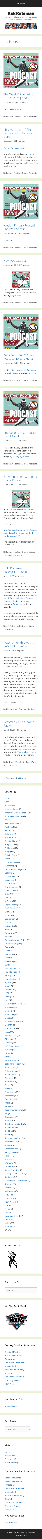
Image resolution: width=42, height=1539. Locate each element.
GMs (7, 957)
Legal (7, 996)
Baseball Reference (13, 1355)
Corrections (10, 883)
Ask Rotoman (21, 13)
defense (8, 901)
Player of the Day (12, 1074)
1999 (7, 802)
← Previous (9, 778)
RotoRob (8, 1373)
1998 (7, 798)
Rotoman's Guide (13, 1141)
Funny (7, 950)
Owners (8, 1042)
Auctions (9, 827)
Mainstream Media (13, 1003)
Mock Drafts (10, 1028)
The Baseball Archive (14, 1376)
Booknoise (18, 604)
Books (7, 858)
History (8, 975)
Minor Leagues (11, 1014)
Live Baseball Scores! (14, 1362)
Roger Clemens (11, 1127)
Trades (8, 1205)
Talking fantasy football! (15, 148)
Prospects (9, 1095)
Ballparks (9, 834)
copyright (9, 880)
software (9, 1166)
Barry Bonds (10, 837)
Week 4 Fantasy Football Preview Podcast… (19, 227)
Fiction (8, 947)
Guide (31, 552)
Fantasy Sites (11, 943)
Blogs (7, 851)
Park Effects (10, 1053)
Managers (9, 1007)
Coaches (8, 872)
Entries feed (10, 1455)
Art (6, 819)
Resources (9, 1117)
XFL (6, 1230)
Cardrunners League (14, 869)
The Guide (17, 555)
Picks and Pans (11, 1071)
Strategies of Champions (16, 1180)
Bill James (9, 848)
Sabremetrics (11, 1148)
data (7, 894)
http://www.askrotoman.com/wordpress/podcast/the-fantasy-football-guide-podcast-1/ (21, 533)
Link (7, 1000)
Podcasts (33, 116)
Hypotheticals (11, 979)
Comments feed (12, 1459)
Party (7, 1056)
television (9, 1194)
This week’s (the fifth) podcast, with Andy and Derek (18, 133)
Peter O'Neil (10, 1067)
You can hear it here (27, 752)
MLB (7, 1018)
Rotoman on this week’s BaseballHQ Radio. (19, 644)
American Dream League (16, 812)
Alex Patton (10, 805)
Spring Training (12, 1170)
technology (10, 1191)
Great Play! (10, 961)
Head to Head (11, 971)
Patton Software (12, 1060)
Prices (7, 1088)
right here (16, 295)
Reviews (8, 1120)
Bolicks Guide (11, 855)
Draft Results (11, 908)
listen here (16, 109)
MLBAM (8, 1025)
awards (8, 830)
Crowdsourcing (12, 887)
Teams (8, 1187)
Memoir (8, 1010)
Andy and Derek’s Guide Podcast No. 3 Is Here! (19, 356)
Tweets (8, 1212)
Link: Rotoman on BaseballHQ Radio (15, 570)
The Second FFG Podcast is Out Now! (20, 434)
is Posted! (8, 240)
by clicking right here (19, 456)
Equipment (10, 918)
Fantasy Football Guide (17, 116)
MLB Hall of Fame (13, 1021)
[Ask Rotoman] (21, 26)
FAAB (7, 929)
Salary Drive (10, 1152)
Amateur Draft (11, 809)
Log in (7, 1452)
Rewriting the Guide (14, 1124)
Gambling (9, 954)
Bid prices (9, 844)
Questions (9, 1099)
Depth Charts (11, 904)
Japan (7, 986)
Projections (10, 1092)
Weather (8, 1226)
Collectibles (10, 876)
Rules (7, 1145)
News (7, 1032)
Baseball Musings (13, 1352)
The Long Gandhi (12, 1380)
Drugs (7, 915)
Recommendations (13, 1109)
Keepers (8, 989)
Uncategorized (11, 1216)
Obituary (9, 1039)
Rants (7, 1106)
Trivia (7, 1209)
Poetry (8, 1085)
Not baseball (12, 709)
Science (8, 1155)
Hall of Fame (10, 968)
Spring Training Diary (15, 1173)
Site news (9, 1162)
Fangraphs (10, 933)
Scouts (8, 1159)
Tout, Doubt (31, 595)
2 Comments (12, 765)
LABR (7, 993)
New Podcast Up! (15, 260)
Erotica (8, 922)
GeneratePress (21, 1535)
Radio (31, 626)
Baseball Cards (12, 841)
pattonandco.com (13, 1063)
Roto (7, 1134)
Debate (8, 897)
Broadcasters (11, 862)
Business (9, 865)
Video (7, 1223)
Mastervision (11, 1406)
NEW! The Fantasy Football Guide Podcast (21, 478)
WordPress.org (11, 1462)
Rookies (8, 1131)
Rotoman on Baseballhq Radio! (19, 723)
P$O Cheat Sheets (13, 1046)
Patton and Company (14, 1369)
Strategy (8, 1184)
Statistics (9, 1177)
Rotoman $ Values (13, 1138)
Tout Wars (8, 629)
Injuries (8, 982)
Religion (8, 1113)
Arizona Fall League (14, 816)
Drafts (7, 911)
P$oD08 (8, 1049)
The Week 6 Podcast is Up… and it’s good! (18, 96)
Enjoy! (6, 702)
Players (8, 1078)
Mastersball (10, 1366)
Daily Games (10, 890)
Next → (22, 778)
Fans (7, 936)
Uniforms (9, 1219)
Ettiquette (9, 926)
